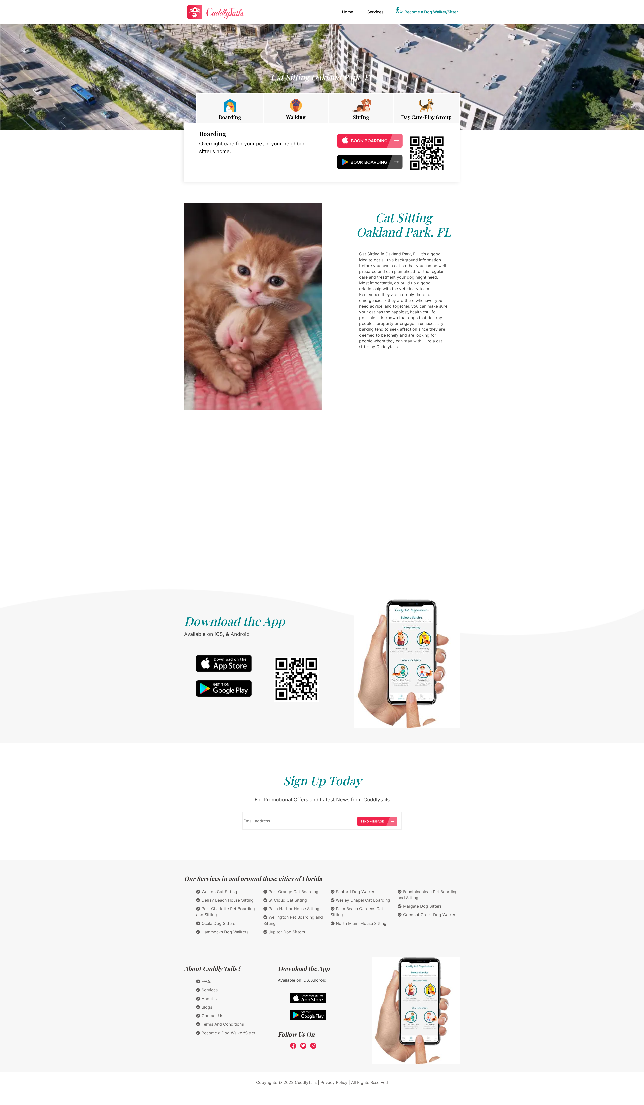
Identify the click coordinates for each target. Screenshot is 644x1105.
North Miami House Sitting (360, 923)
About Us (209, 998)
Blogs (206, 1007)
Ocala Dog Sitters (217, 923)
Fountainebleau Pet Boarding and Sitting (428, 894)
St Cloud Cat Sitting (287, 900)
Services (375, 11)
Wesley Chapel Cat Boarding (362, 900)
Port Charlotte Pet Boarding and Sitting (225, 911)
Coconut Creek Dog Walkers (429, 914)
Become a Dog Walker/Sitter (431, 11)
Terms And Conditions (222, 1024)
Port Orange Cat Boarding (292, 891)
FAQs (205, 981)
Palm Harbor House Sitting (293, 908)
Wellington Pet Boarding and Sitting (293, 920)
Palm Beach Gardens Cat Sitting (357, 911)
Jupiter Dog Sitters (286, 931)
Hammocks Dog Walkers (224, 931)
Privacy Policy (333, 1082)
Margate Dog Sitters (422, 906)
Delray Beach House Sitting (227, 900)
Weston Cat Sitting (218, 891)
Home (348, 11)
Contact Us (211, 1015)
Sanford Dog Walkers (355, 891)
